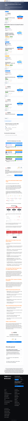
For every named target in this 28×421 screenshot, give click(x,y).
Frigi (4, 399)
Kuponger (9, 127)
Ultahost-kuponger (6, 415)
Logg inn (22, 379)
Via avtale (20, 16)
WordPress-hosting (17, 393)
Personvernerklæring (7, 402)
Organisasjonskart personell (7, 393)
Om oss (5, 390)
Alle (6, 127)
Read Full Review (9, 175)
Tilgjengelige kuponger (18, 146)
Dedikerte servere (17, 402)
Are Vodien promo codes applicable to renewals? (12, 358)
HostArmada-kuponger (7, 412)
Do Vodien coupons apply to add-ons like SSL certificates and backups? (13, 362)
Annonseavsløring (22, 2)
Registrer (17, 379)
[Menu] (23, 0)
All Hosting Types (17, 390)
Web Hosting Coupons (7, 409)
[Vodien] (10, 168)
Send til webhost (6, 396)
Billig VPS (16, 399)
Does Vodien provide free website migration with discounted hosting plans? (13, 350)
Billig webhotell (17, 396)
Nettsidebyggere (17, 405)
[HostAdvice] (7, 0)
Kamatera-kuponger (6, 411)
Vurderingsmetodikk (16, 2)
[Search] (21, 0)
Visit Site (18, 175)
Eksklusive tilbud (14, 127)
